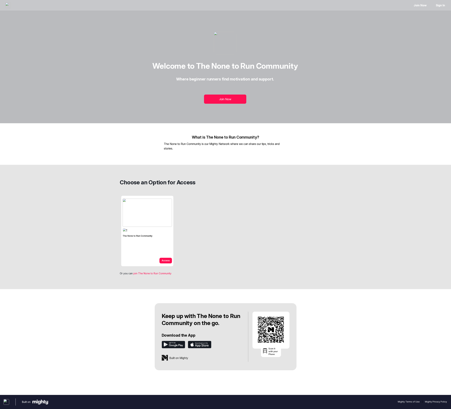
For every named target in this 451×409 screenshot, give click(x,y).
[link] (147, 231)
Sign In (440, 5)
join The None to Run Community (152, 273)
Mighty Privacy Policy (436, 401)
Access (166, 260)
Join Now (420, 5)
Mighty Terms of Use (409, 401)
